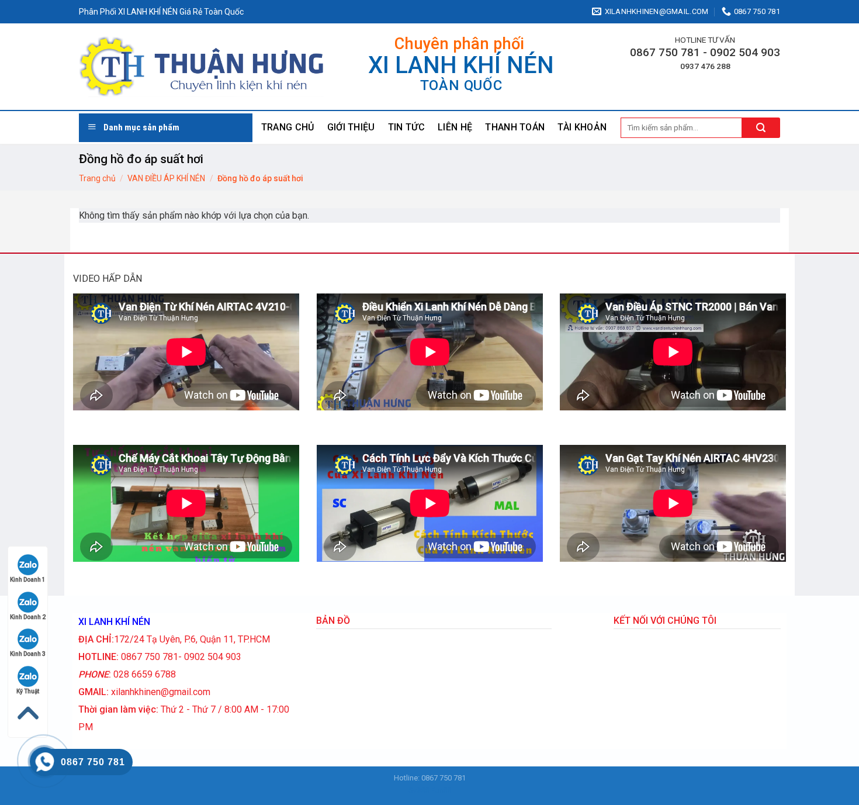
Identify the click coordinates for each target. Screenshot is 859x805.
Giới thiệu (351, 127)
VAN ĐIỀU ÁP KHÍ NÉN (166, 178)
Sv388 (418, 790)
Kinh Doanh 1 (28, 579)
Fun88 (441, 790)
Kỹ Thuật (27, 691)
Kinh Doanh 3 (28, 654)
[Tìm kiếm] (761, 128)
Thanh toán (515, 127)
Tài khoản (582, 127)
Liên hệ (455, 127)
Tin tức (406, 127)
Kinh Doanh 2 (28, 617)
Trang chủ (287, 127)
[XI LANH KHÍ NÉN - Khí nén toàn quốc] (201, 67)
